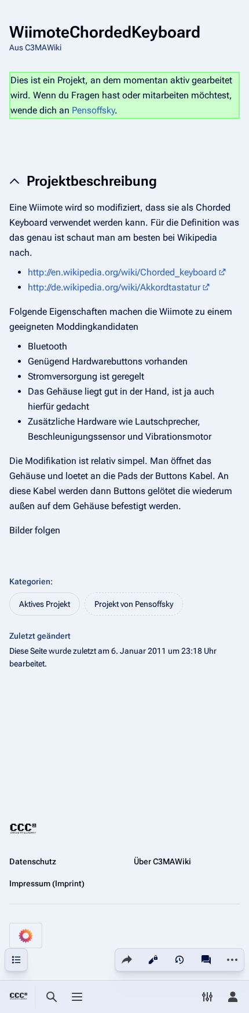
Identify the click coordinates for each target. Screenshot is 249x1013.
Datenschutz (32, 861)
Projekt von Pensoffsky (133, 604)
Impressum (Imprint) (47, 883)
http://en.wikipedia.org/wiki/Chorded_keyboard (122, 272)
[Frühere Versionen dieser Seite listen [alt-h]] (179, 959)
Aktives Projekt (44, 604)
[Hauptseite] (18, 996)
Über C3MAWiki (162, 861)
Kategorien (29, 581)
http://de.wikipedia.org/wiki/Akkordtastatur (114, 287)
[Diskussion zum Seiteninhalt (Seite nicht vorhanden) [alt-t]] (206, 959)
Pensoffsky (93, 110)
